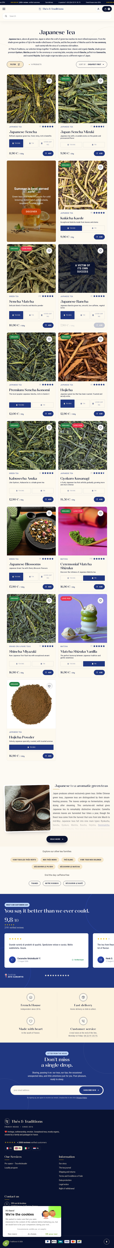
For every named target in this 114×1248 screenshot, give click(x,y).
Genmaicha (103, 825)
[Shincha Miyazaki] (31, 618)
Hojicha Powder (21, 737)
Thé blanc (68, 860)
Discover (31, 211)
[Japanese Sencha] (31, 98)
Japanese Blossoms (25, 564)
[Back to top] (106, 1241)
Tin (32, 143)
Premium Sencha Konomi (29, 390)
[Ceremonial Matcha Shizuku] (82, 531)
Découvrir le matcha (70, 867)
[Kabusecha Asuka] (31, 445)
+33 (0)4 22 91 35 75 (73, 2)
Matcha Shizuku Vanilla (78, 651)
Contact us (12, 1196)
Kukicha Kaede (72, 218)
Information (67, 1156)
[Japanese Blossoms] (31, 531)
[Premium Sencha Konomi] (31, 357)
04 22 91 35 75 (90, 1036)
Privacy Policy (81, 1098)
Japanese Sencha (23, 132)
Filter (13, 64)
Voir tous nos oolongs (90, 860)
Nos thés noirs (50, 860)
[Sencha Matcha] (31, 268)
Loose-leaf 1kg (48, 143)
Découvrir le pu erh (43, 867)
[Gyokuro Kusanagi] (82, 445)
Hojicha (66, 390)
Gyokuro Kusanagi (74, 478)
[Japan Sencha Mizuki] (82, 98)
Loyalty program (11, 1167)
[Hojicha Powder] (31, 704)
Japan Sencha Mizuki (77, 132)
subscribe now (89, 1090)
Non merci (12, 1234)
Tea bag (17, 143)
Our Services (13, 1156)
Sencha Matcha (21, 301)
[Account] (98, 9)
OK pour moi (51, 1234)
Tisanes (34, 883)
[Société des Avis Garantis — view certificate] (14, 975)
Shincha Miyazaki (22, 651)
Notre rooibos (52, 883)
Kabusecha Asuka (23, 478)
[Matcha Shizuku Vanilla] (82, 618)
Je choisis (32, 1234)
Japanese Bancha (74, 301)
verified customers (25, 2)
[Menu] (4, 9)
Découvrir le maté (74, 883)
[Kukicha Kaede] (82, 185)
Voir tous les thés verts (24, 860)
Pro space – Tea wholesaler (16, 1163)
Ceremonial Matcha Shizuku (76, 566)
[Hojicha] (82, 357)
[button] (6, 1243)
